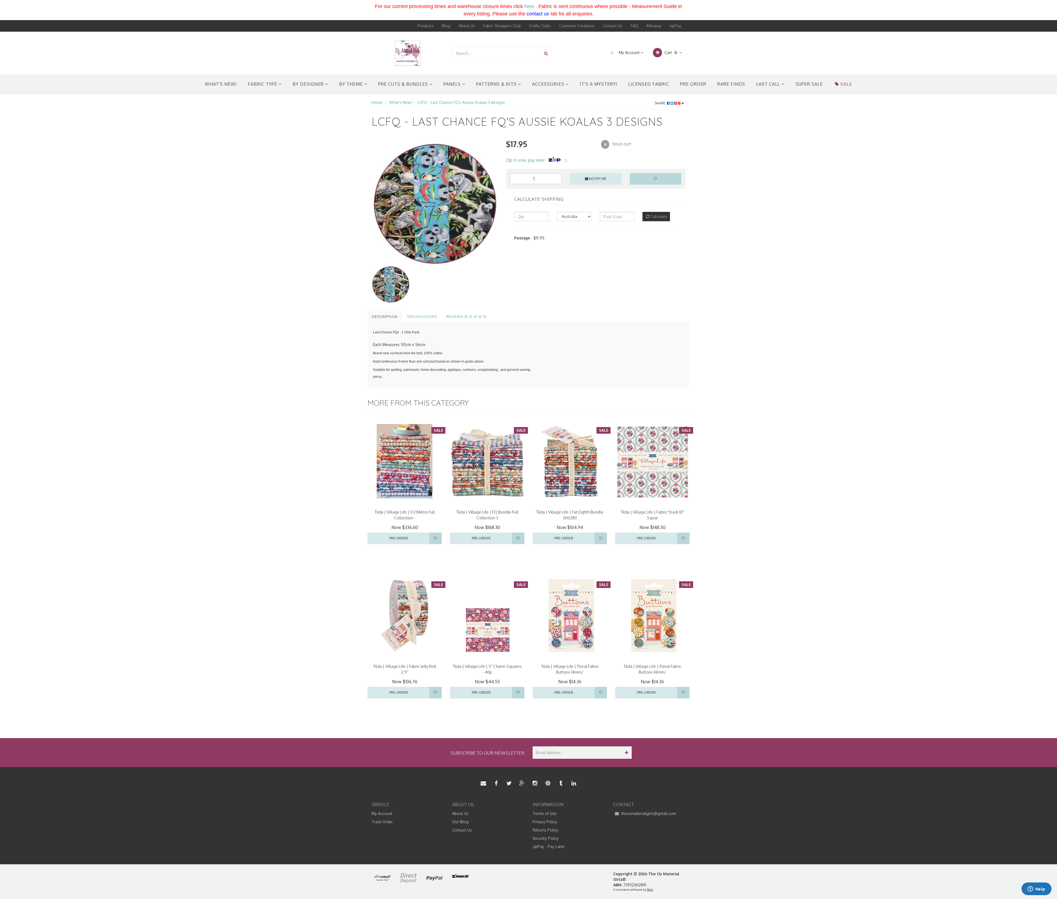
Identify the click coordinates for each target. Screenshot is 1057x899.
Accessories (549, 84)
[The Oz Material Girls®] (408, 52)
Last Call (768, 84)
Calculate (658, 216)
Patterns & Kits (497, 84)
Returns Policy (545, 830)
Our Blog (460, 821)
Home (377, 102)
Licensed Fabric (648, 84)
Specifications (422, 316)
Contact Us (612, 25)
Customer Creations (577, 25)
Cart (670, 52)
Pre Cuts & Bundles (403, 84)
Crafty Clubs (540, 25)
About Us (467, 25)
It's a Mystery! (598, 84)
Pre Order (693, 84)
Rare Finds (731, 84)
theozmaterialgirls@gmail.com (648, 813)
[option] (435, 202)
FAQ (634, 25)
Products (426, 25)
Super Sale (809, 84)
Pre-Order (398, 538)
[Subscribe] (625, 752)
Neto (650, 890)
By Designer (309, 84)
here (529, 6)
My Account (629, 52)
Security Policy (546, 838)
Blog (446, 25)
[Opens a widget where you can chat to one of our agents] (1036, 889)
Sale (846, 84)
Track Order (382, 821)
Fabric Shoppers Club (502, 25)
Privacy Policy (545, 821)
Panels (452, 84)
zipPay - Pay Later (549, 846)
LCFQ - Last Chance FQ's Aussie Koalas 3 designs (461, 102)
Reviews (455, 316)
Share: (661, 103)
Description (384, 316)
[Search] (546, 53)
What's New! (221, 84)
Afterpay (653, 25)
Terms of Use (545, 813)
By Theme (351, 84)
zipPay (675, 25)
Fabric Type (263, 84)
